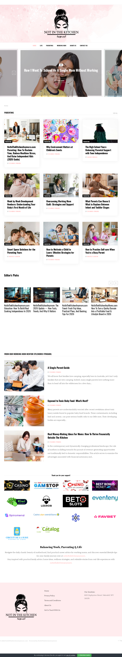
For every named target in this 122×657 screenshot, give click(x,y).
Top (120, 640)
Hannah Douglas (92, 157)
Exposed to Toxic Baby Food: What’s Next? (68, 401)
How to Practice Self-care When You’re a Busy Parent (100, 251)
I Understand (84, 655)
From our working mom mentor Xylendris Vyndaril (28, 353)
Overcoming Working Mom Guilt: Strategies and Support (60, 202)
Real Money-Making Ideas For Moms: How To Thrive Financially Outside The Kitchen (79, 435)
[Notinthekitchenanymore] (61, 23)
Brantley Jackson (14, 256)
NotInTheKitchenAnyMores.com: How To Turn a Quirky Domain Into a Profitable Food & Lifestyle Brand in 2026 (86, 309)
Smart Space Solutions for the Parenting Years (21, 251)
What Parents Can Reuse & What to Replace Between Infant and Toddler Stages (97, 204)
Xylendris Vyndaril (15, 163)
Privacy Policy (49, 596)
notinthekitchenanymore (61, 563)
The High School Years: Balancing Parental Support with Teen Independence (98, 150)
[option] (61, 73)
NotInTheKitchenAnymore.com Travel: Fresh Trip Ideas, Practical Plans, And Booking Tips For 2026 (56, 309)
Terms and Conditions (52, 601)
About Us (73, 45)
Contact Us (84, 45)
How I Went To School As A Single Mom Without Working (61, 70)
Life (41, 45)
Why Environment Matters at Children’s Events (59, 148)
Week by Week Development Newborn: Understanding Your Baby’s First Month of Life (21, 204)
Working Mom (61, 45)
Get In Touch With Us (52, 610)
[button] (116, 283)
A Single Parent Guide (59, 367)
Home (34, 45)
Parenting (49, 45)
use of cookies (70, 655)
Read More (61, 80)
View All (115, 113)
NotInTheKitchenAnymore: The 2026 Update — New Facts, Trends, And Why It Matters (27, 308)
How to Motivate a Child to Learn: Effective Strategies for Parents (60, 252)
